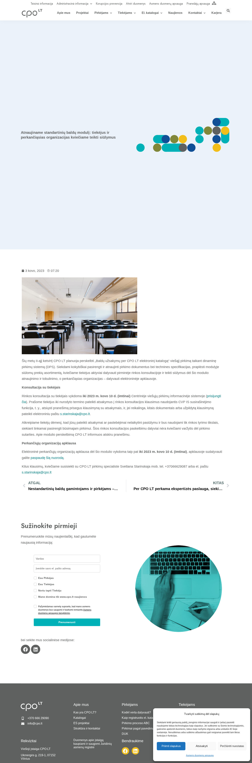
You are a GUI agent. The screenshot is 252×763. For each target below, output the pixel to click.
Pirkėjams (101, 12)
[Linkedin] (35, 649)
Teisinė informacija (42, 3)
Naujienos (175, 12)
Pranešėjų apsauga (198, 3)
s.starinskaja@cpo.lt (75, 414)
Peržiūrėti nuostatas (232, 746)
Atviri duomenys (136, 3)
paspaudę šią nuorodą (46, 458)
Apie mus (63, 12)
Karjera (216, 12)
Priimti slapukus (171, 746)
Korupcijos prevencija (109, 3)
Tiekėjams (125, 12)
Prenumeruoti (66, 622)
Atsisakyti (202, 746)
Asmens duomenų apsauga (200, 755)
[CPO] (32, 13)
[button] (228, 10)
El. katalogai (150, 12)
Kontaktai (195, 12)
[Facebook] (25, 649)
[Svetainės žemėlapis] (214, 3)
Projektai (82, 12)
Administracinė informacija (72, 3)
